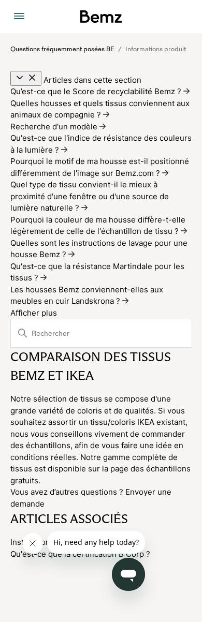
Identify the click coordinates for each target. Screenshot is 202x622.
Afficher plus (33, 313)
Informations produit (155, 49)
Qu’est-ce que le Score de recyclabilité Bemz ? (96, 91)
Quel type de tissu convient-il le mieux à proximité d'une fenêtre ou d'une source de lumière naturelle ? (89, 196)
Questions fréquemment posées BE (62, 49)
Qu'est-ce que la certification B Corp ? (80, 554)
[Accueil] (100, 16)
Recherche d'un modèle (54, 126)
